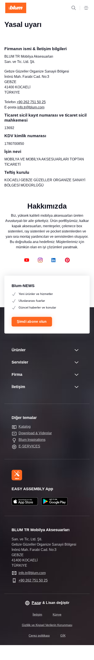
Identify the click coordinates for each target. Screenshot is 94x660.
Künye (57, 614)
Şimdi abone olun (32, 321)
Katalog (25, 426)
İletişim (37, 614)
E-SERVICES (29, 446)
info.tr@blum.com (30, 107)
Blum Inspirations (32, 440)
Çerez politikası (39, 635)
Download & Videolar (35, 433)
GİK (63, 635)
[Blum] (15, 8)
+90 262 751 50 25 (31, 102)
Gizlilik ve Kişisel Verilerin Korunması (47, 625)
